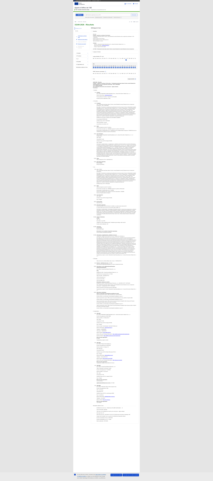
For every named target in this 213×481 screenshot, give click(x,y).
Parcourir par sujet (117, 17)
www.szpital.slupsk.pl (107, 332)
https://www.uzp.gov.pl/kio (107, 358)
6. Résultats (78, 61)
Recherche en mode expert (108, 17)
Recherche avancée (98, 17)
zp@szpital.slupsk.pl (105, 45)
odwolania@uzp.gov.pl (109, 355)
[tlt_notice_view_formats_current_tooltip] (135, 79)
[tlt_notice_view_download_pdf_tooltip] (93, 67)
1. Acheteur (78, 53)
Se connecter (128, 3)
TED (75, 21)
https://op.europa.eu (106, 399)
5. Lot (77, 58)
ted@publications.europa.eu (110, 396)
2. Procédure (78, 55)
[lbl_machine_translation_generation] (105, 71)
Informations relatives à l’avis (82, 67)
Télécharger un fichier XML (82, 36)
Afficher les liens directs (82, 39)
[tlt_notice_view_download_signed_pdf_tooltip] (126, 60)
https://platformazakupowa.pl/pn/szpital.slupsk (121, 334)
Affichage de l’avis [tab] (78, 28)
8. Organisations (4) (80, 64)
